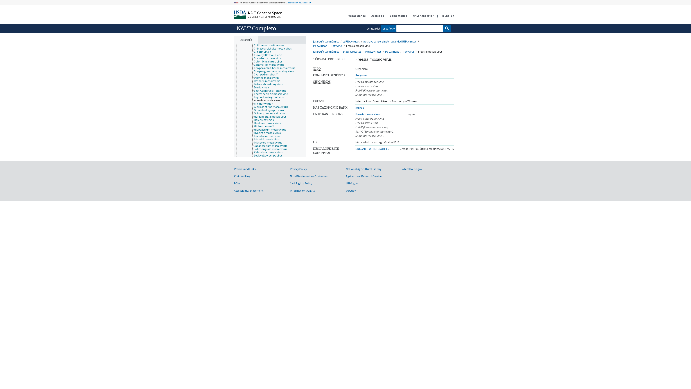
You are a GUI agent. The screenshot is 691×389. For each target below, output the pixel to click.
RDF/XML (360, 149)
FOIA (237, 183)
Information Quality (302, 190)
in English (448, 15)
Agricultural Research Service (364, 176)
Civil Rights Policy (301, 183)
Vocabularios (357, 15)
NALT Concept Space (265, 12)
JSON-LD (383, 149)
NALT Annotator (423, 15)
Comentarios (398, 15)
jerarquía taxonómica (326, 41)
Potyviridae (320, 46)
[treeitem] (270, 45)
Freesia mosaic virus (367, 114)
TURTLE (372, 149)
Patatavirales (373, 51)
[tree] (270, 100)
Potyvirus (336, 46)
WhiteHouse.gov (412, 169)
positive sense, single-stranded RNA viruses (390, 41)
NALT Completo (256, 28)
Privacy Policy (298, 169)
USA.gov (351, 190)
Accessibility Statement (248, 190)
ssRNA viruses (351, 41)
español (387, 28)
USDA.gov (352, 183)
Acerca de (377, 15)
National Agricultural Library (363, 169)
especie (360, 107)
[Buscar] (447, 28)
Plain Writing (242, 176)
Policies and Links (245, 169)
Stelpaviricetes (352, 51)
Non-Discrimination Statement (309, 176)
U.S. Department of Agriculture (264, 16)
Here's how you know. (298, 2)
